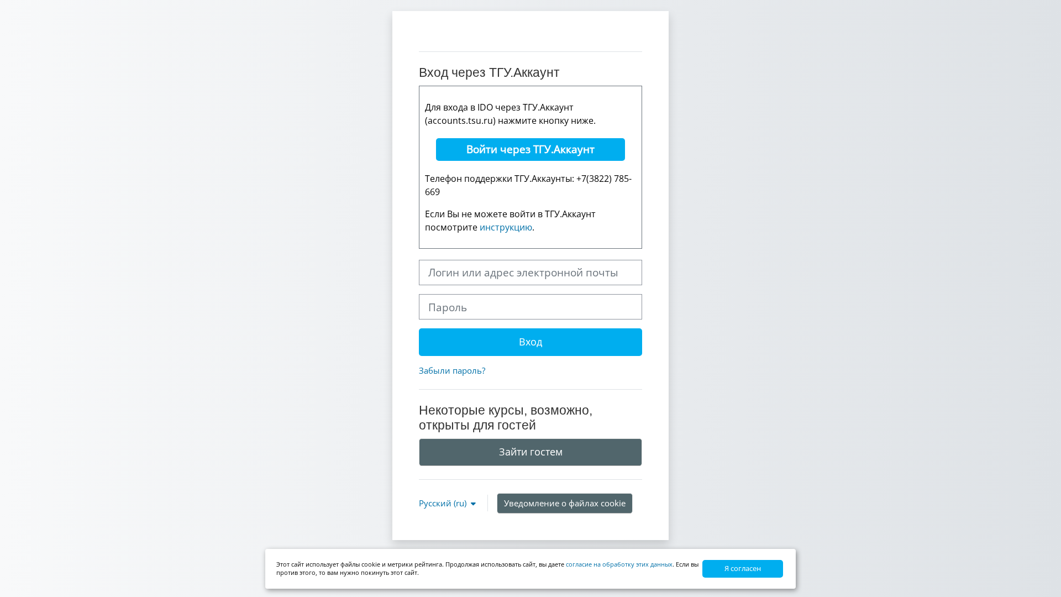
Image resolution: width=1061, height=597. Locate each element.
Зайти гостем (531, 451)
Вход (530, 341)
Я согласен (742, 568)
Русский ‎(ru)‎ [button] (444, 503)
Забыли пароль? (452, 370)
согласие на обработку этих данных (619, 564)
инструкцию (506, 227)
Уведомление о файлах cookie (565, 503)
